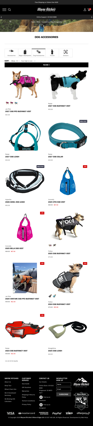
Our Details (43, 382)
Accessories (46, 22)
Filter (46, 65)
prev (1, 18)
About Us (8, 382)
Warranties (25, 391)
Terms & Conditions (28, 401)
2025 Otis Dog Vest (56, 202)
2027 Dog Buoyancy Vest (59, 106)
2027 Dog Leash (12, 157)
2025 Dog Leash (55, 351)
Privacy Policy (26, 404)
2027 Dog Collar (55, 157)
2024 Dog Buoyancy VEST (59, 304)
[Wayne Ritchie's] (46, 9)
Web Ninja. (84, 417)
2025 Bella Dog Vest (14, 248)
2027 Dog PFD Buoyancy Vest (18, 111)
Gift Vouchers (26, 387)
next (92, 18)
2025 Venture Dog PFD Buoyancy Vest (22, 299)
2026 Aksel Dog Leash (15, 202)
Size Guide (25, 384)
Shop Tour (8, 385)
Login (85, 9)
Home (33, 22)
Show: (13, 61)
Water (38, 22)
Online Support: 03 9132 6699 (47, 17)
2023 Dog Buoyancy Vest (16, 351)
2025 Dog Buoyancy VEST (59, 253)
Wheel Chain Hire (10, 389)
